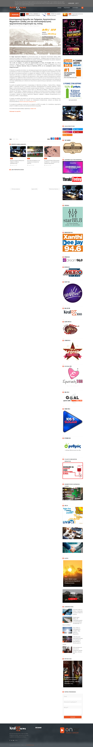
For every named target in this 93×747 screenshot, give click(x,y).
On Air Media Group (30, 745)
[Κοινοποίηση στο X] (53, 139)
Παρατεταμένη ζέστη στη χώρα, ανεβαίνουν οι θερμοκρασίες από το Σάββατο (54, 15)
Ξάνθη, (13, 139)
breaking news (15, 14)
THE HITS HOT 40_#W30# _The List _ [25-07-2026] (72, 682)
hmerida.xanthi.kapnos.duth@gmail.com (28, 101)
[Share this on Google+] (55, 139)
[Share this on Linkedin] (60, 139)
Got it (77, 3)
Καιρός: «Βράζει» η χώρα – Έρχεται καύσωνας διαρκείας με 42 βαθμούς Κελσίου (72, 581)
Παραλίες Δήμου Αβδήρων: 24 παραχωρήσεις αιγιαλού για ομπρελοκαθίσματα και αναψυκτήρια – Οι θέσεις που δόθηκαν (72, 621)
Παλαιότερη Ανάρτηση (53, 189)
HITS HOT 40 (67, 679)
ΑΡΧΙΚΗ (59, 7)
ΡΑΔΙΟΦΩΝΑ (67, 7)
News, (17, 139)
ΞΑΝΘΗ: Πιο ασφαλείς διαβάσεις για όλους (32, 14)
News (27, 13)
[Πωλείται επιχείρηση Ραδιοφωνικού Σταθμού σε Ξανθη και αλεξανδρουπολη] (17, 162)
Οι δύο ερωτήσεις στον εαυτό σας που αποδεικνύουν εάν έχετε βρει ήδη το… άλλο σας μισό (77, 650)
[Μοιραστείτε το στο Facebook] (51, 139)
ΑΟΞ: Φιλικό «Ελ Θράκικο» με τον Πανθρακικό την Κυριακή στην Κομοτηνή (33, 162)
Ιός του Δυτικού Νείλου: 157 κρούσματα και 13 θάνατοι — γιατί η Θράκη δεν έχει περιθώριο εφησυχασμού (51, 162)
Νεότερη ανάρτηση (16, 189)
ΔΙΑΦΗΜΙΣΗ (75, 7)
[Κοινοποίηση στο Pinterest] (58, 139)
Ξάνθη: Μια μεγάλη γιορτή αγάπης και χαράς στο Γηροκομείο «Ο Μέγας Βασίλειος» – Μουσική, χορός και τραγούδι (73, 640)
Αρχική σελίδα (34, 189)
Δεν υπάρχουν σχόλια (35, 25)
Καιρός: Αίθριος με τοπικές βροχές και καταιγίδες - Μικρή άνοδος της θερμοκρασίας (76, 630)
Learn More (71, 3)
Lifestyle (70, 13)
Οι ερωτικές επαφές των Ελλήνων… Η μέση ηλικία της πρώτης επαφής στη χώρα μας (78, 612)
